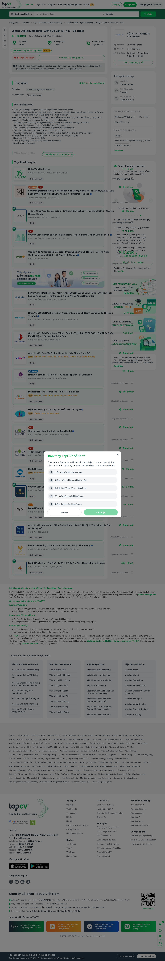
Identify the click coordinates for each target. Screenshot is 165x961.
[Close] (118, 455)
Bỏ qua (64, 512)
